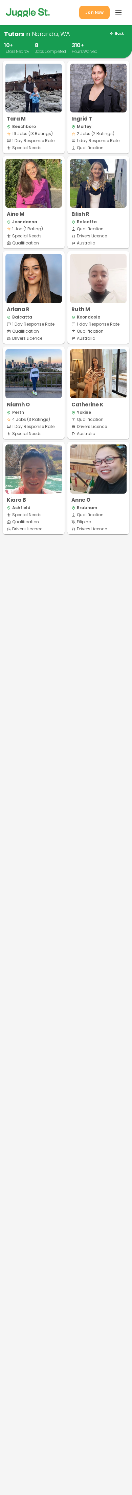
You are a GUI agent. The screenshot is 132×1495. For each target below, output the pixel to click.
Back (116, 33)
